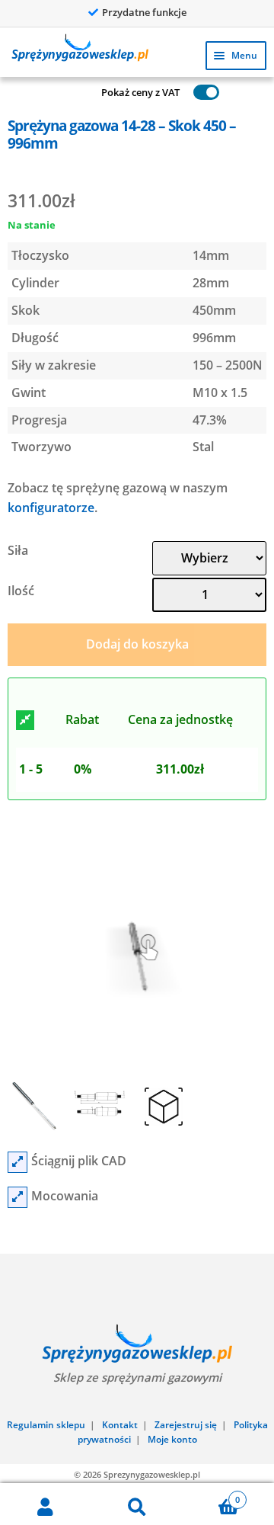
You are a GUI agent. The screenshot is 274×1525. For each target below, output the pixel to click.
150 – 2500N (228, 365)
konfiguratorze (51, 507)
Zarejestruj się (186, 1424)
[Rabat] (25, 720)
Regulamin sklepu (46, 1424)
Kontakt (120, 1424)
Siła (18, 550)
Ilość (21, 590)
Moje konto (172, 1439)
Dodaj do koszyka (137, 644)
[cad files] (17, 1162)
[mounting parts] (17, 1197)
